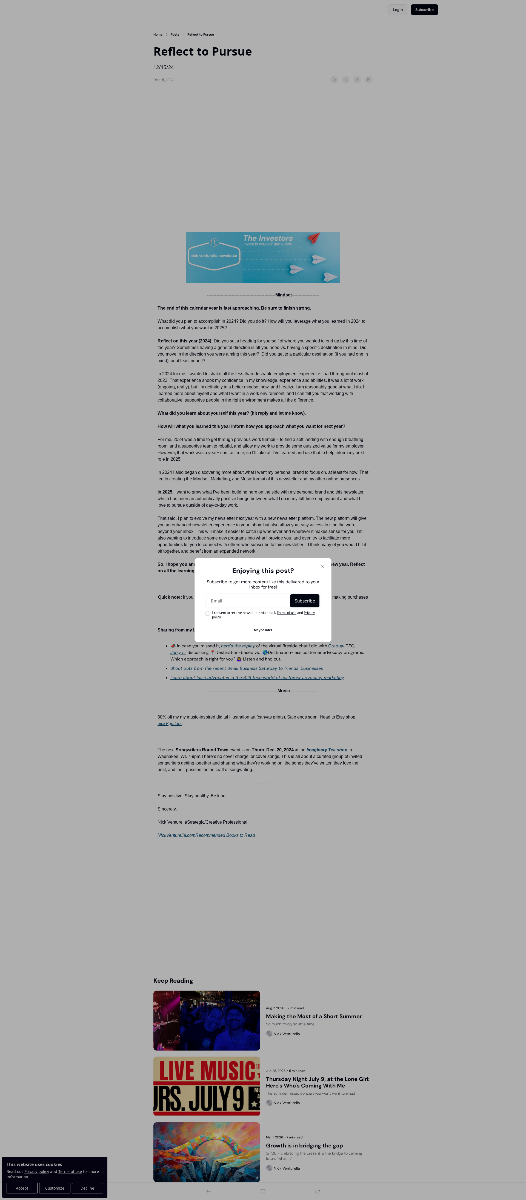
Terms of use (286, 612)
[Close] (323, 566)
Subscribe (305, 601)
